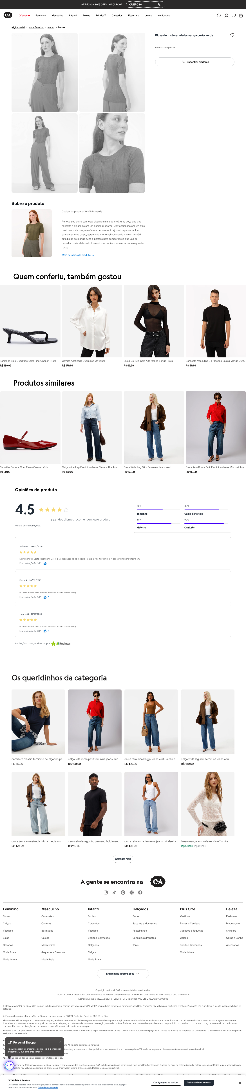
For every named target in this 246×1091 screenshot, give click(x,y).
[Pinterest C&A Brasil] (123, 892)
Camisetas (47, 916)
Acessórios (232, 944)
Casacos (8, 944)
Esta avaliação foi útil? (30, 563)
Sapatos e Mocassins (145, 923)
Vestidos (8, 930)
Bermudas (47, 930)
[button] (219, 15)
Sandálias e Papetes (144, 937)
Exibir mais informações (120, 973)
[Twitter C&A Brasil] (131, 892)
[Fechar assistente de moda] (59, 1042)
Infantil (73, 15)
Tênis (135, 944)
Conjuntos (94, 923)
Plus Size (187, 909)
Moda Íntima (10, 959)
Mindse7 (101, 15)
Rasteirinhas (140, 930)
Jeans (148, 15)
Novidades (164, 15)
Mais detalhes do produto (78, 254)
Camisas (46, 923)
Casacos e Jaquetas (191, 930)
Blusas (6, 916)
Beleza (86, 15)
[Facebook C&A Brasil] (140, 892)
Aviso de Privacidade (48, 1087)
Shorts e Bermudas (99, 937)
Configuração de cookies (165, 1082)
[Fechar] (240, 1083)
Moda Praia (9, 952)
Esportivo (133, 15)
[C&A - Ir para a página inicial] (8, 15)
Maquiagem (233, 923)
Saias (6, 937)
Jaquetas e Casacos (53, 952)
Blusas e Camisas (190, 923)
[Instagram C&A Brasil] (106, 892)
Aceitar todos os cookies (199, 1082)
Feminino (40, 15)
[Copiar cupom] (160, 4)
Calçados (117, 15)
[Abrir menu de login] (226, 15)
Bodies (92, 916)
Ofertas (23, 15)
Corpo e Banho (234, 937)
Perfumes (231, 916)
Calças (7, 923)
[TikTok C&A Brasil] (114, 892)
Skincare (231, 930)
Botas (136, 916)
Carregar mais (123, 858)
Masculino (57, 15)
